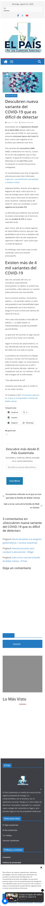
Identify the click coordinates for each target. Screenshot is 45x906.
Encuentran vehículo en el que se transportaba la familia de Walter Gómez (22, 398)
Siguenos (8, 635)
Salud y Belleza (11, 96)
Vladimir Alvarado (27, 122)
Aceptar (22, 896)
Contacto (6, 857)
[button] (41, 867)
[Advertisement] (22, 674)
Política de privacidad (12, 862)
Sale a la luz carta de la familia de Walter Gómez (21, 506)
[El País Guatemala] (6, 62)
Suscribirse (14, 480)
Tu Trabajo (7, 835)
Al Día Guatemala (10, 830)
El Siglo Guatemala (10, 825)
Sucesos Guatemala (11, 840)
